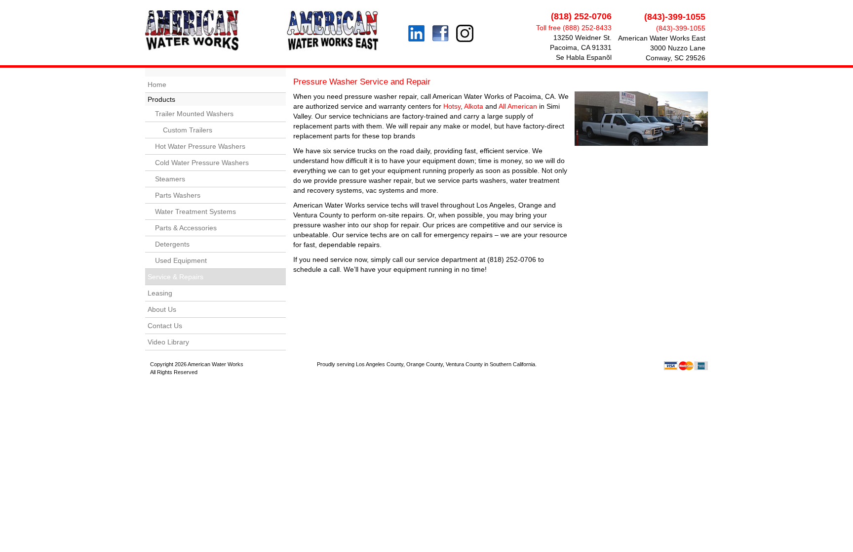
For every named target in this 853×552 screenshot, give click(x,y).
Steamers (170, 179)
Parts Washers (177, 195)
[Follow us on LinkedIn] (416, 21)
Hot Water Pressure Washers (200, 146)
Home (157, 84)
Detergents (172, 244)
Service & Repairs (175, 277)
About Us (162, 309)
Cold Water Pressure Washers (202, 163)
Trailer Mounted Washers (194, 114)
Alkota (473, 106)
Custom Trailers (183, 130)
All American (518, 106)
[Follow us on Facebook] (438, 34)
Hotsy (452, 106)
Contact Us (165, 326)
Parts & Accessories (186, 228)
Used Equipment (181, 260)
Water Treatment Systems (195, 211)
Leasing (160, 293)
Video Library (168, 342)
